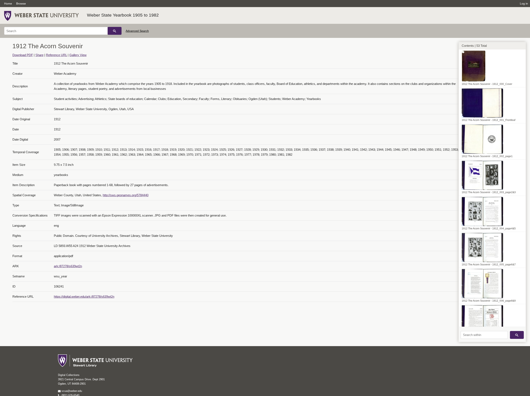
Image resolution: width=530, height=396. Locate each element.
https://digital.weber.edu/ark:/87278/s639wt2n (84, 296)
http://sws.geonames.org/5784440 (125, 195)
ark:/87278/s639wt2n (68, 266)
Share (39, 55)
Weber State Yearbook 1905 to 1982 (123, 15)
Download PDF (22, 55)
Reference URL (56, 55)
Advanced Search (137, 30)
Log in (524, 3)
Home (8, 3)
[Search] (115, 31)
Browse (21, 3)
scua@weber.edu (71, 390)
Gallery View (78, 55)
